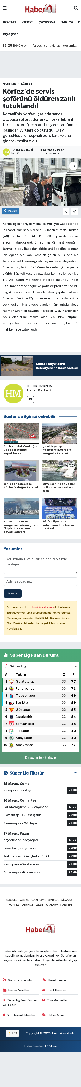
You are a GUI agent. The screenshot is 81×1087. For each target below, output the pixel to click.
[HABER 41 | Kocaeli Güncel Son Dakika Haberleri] (40, 8)
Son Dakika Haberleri (21, 1015)
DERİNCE (27, 904)
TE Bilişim (51, 1046)
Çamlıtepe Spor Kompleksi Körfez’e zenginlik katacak (56, 450)
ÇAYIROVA (46, 22)
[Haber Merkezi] (13, 393)
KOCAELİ (10, 22)
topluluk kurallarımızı (41, 607)
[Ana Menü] (5, 8)
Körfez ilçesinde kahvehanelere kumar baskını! (58, 525)
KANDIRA (52, 904)
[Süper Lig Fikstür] (75, 773)
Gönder (12, 593)
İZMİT (39, 904)
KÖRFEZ (26, 83)
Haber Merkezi (39, 390)
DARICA (66, 22)
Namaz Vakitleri (18, 990)
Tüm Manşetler (57, 1000)
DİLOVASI (67, 899)
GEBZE (27, 22)
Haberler (9, 83)
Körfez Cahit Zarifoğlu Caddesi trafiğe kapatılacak (20, 450)
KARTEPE (66, 904)
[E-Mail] (30, 399)
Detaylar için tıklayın (40, 758)
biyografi (11, 34)
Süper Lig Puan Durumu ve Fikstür (20, 1002)
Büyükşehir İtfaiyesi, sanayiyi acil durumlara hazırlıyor (41, 45)
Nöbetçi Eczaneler (20, 980)
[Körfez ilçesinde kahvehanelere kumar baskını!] (60, 508)
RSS (14, 1033)
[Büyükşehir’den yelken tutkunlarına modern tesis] (60, 471)
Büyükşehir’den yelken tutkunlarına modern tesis (59, 487)
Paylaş (12, 210)
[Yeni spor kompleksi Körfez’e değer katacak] (21, 471)
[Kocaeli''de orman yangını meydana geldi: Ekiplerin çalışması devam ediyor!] (21, 508)
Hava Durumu (57, 980)
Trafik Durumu (56, 990)
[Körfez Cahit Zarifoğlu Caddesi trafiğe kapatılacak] (21, 433)
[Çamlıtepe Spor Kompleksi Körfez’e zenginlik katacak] (60, 433)
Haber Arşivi (56, 1015)
